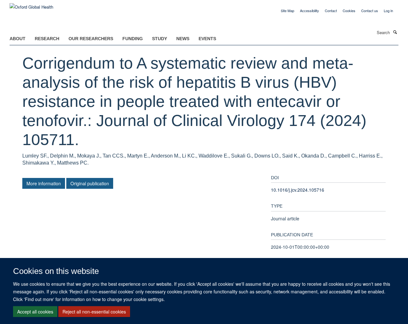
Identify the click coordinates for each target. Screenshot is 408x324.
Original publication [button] (89, 183)
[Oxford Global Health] (31, 5)
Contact (331, 10)
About (18, 38)
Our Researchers (91, 38)
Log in (388, 10)
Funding (132, 38)
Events (207, 38)
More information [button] (43, 183)
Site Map (287, 10)
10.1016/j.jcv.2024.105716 (297, 190)
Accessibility (309, 10)
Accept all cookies (35, 311)
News (182, 38)
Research (47, 38)
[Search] (394, 31)
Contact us (369, 10)
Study (159, 38)
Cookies (349, 10)
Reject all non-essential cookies (94, 311)
